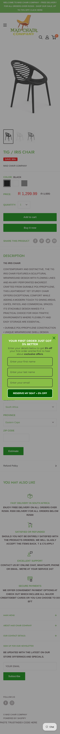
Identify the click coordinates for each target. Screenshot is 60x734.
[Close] (54, 338)
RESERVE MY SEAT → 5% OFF (30, 393)
